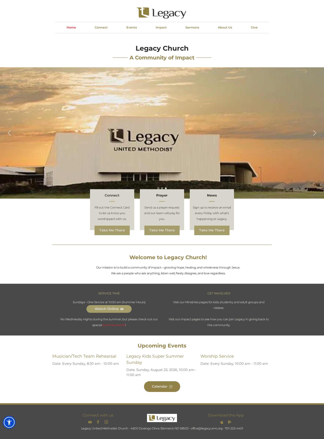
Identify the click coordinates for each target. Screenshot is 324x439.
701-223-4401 (234, 428)
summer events (114, 325)
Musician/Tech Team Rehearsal (84, 356)
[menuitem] (71, 27)
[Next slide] (314, 133)
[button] (9, 422)
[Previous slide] (10, 133)
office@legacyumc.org (206, 428)
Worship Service (217, 356)
